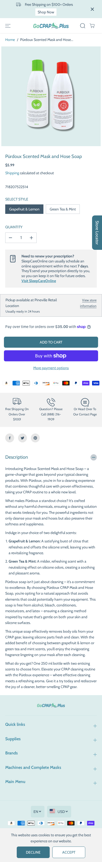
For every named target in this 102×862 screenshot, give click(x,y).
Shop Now (46, 12)
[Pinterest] (35, 437)
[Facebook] (9, 437)
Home (10, 39)
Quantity (13, 227)
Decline (33, 852)
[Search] (82, 25)
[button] (8, 25)
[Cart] (92, 25)
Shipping (12, 173)
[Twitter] (22, 437)
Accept (68, 852)
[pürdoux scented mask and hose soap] (51, 96)
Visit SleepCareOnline (38, 280)
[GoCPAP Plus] (51, 25)
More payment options (51, 368)
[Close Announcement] (92, 9)
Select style (16, 199)
